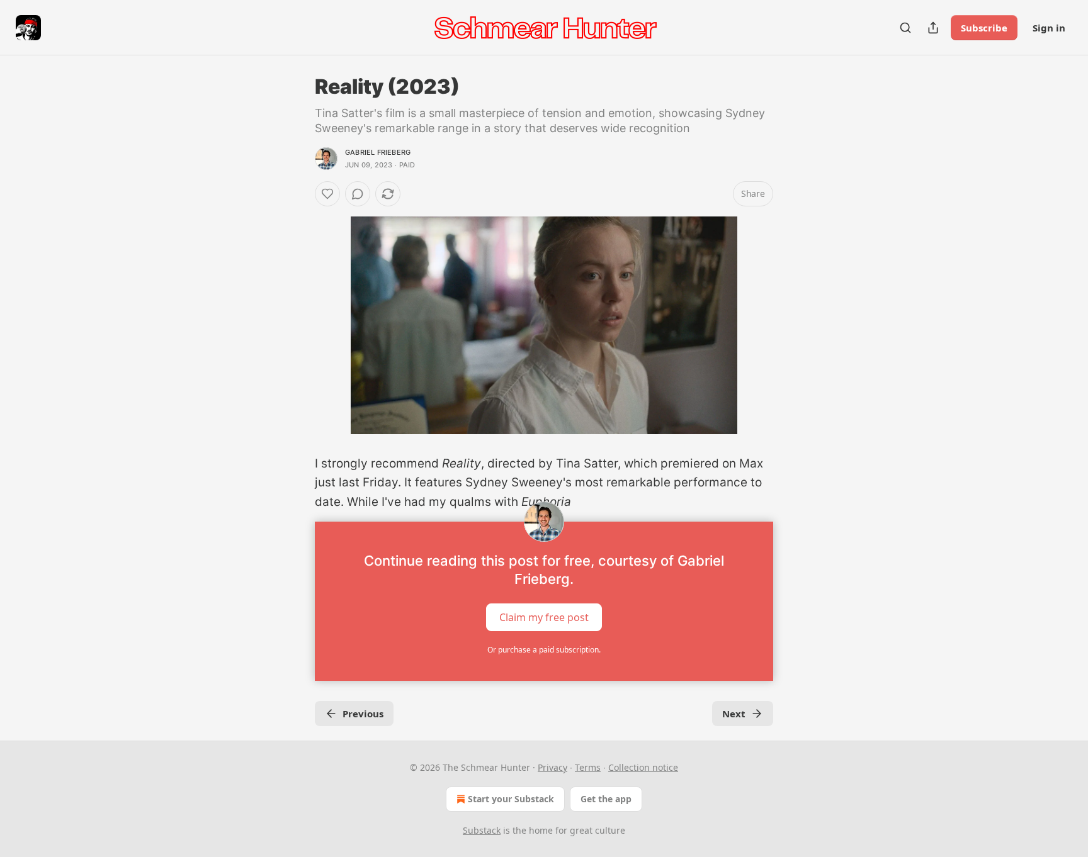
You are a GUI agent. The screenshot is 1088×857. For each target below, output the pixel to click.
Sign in (1049, 27)
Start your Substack (511, 799)
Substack (482, 830)
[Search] (905, 27)
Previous (363, 713)
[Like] (327, 193)
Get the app (606, 799)
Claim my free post (544, 617)
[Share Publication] (933, 27)
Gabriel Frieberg (378, 152)
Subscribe (984, 27)
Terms (588, 767)
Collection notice (643, 767)
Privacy (552, 767)
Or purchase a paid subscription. (544, 649)
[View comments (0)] (357, 193)
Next (733, 713)
